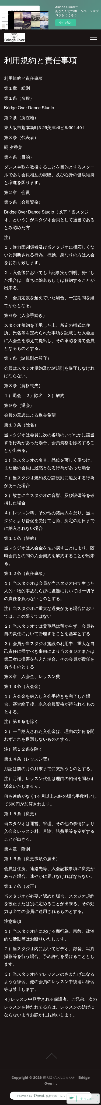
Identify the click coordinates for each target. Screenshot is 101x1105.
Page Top (50, 1056)
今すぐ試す (65, 22)
